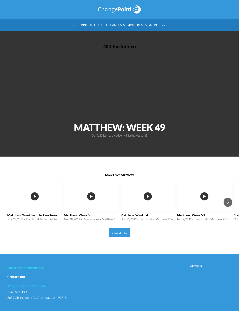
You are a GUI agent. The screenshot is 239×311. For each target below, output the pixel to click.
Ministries (135, 25)
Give (164, 25)
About (103, 25)
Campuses (117, 25)
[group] (34, 202)
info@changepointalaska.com (26, 286)
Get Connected (83, 25)
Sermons (151, 25)
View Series (119, 232)
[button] (228, 202)
